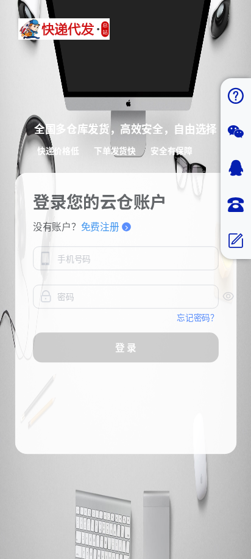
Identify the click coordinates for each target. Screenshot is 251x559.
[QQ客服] (236, 168)
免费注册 (99, 227)
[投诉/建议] (236, 241)
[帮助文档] (236, 96)
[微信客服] (236, 132)
